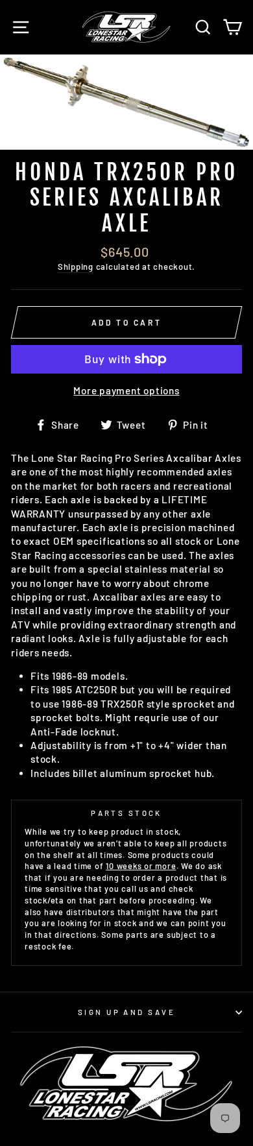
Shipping (75, 266)
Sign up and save (126, 1012)
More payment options (126, 390)
